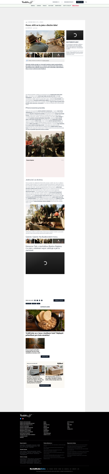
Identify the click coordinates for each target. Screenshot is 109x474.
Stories (45, 429)
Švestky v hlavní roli (31, 458)
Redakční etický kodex (25, 430)
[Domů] (26, 2)
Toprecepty (70, 429)
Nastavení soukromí (25, 433)
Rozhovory (46, 427)
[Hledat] (86, 2)
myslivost (28, 303)
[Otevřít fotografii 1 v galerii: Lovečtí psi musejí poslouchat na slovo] (30, 55)
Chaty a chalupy (67, 5)
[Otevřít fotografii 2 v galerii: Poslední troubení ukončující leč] (39, 55)
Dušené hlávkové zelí (23, 458)
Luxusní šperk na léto (23, 454)
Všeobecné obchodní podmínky (27, 434)
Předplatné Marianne (25, 422)
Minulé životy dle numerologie (31, 451)
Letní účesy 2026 (36, 453)
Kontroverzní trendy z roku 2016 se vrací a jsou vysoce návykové (77, 444)
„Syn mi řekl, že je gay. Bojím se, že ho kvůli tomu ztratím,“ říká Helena (78, 451)
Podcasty (46, 431)
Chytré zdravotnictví (35, 452)
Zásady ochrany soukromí (26, 431)
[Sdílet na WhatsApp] (41, 300)
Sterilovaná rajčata (23, 460)
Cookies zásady (24, 436)
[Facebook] (20, 418)
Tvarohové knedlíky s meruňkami (32, 460)
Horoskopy (46, 430)
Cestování (50, 5)
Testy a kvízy (34, 444)
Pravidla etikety (22, 444)
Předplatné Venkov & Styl (26, 424)
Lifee (68, 427)
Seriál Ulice (29, 452)
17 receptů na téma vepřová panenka (33, 459)
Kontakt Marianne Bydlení (26, 427)
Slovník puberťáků (28, 444)
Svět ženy (69, 424)
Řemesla (33, 5)
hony (38, 303)
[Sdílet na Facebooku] (35, 300)
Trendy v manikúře (23, 451)
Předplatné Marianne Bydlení (27, 423)
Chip (68, 426)
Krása (45, 423)
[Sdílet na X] (37, 300)
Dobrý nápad (58, 5)
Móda (45, 422)
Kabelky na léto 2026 (29, 453)
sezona (33, 303)
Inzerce (22, 437)
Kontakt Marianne (24, 426)
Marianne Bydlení (44, 385)
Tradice (44, 5)
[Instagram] (23, 418)
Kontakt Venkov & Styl (25, 429)
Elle (68, 423)
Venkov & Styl (47, 434)
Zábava (45, 426)
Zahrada (39, 5)
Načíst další (45, 356)
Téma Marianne (47, 433)
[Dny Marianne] (75, 5)
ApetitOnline (70, 422)
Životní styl (47, 424)
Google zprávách (46, 60)
